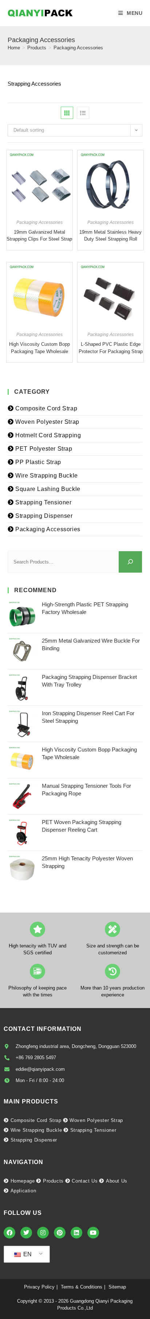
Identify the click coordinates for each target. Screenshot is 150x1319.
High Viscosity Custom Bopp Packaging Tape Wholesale (39, 347)
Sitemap (117, 1287)
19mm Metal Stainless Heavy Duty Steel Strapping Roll (110, 235)
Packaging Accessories (78, 47)
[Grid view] (67, 113)
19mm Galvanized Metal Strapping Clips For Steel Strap (39, 235)
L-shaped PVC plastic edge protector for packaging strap (111, 347)
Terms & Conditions (81, 1287)
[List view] (83, 113)
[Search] (130, 562)
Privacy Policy (39, 1287)
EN (27, 1254)
